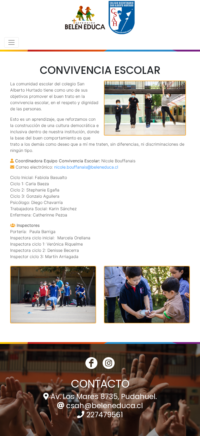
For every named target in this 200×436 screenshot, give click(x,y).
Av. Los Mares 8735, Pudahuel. (104, 397)
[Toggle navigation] (11, 42)
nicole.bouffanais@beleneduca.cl (86, 167)
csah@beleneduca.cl (104, 406)
